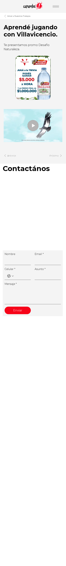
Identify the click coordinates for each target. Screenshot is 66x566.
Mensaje (11, 284)
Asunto (40, 269)
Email (39, 254)
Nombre (10, 254)
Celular (10, 269)
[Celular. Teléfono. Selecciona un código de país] (10, 276)
